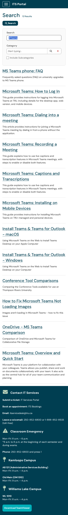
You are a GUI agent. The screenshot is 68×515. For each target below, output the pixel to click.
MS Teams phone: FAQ (22, 70)
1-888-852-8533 (54, 419)
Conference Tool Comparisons (30, 280)
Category (12, 45)
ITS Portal (19, 4)
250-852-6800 (32, 419)
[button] (50, 51)
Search (11, 32)
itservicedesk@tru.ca (21, 413)
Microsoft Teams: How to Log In (31, 91)
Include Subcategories (22, 57)
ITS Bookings (34, 406)
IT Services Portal (30, 399)
